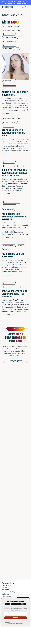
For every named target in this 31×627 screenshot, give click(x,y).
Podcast (5, 15)
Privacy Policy (7, 622)
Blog (13, 14)
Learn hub (5, 14)
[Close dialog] (28, 599)
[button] (15, 2)
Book (20, 14)
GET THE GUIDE (15, 617)
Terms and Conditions (21, 621)
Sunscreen (14, 15)
